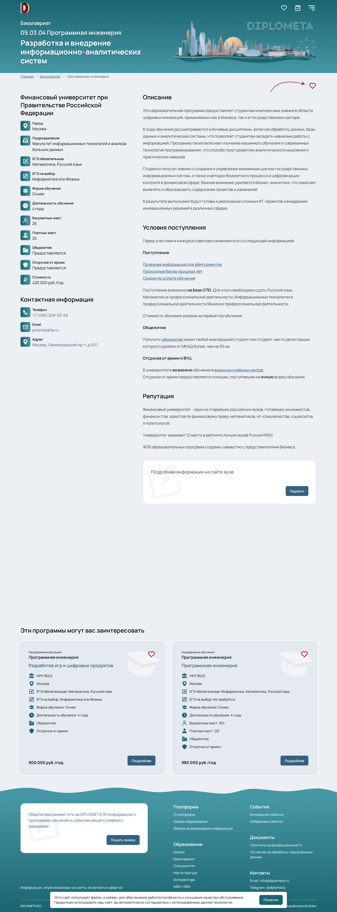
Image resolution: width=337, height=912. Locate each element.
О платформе (184, 814)
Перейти (297, 491)
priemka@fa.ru (45, 330)
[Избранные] (284, 8)
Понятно (271, 899)
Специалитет (184, 865)
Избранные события (266, 821)
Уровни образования (190, 821)
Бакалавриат (50, 76)
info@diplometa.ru (274, 880)
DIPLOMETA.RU (30, 906)
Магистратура (185, 872)
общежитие (172, 339)
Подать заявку (123, 840)
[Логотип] (25, 8)
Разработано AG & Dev (301, 906)
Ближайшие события (266, 814)
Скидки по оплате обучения (169, 278)
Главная (27, 76)
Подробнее (141, 760)
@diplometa (275, 887)
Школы (179, 852)
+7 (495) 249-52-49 (50, 315)
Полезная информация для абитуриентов (182, 264)
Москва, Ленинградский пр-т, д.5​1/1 (65, 344)
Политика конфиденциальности (276, 845)
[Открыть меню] (312, 8)
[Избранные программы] (298, 8)
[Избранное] (313, 86)
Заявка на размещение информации (203, 828)
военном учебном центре (238, 370)
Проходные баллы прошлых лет (173, 271)
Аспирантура (184, 879)
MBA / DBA (181, 886)
